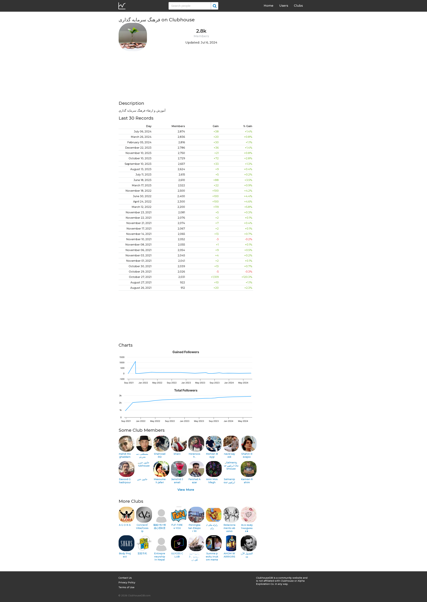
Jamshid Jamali (177, 481)
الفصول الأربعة (247, 555)
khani (177, 453)
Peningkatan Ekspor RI (194, 528)
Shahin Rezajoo (246, 455)
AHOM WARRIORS (229, 555)
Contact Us (125, 577)
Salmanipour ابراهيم (229, 481)
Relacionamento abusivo (229, 528)
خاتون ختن (142, 479)
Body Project (125, 555)
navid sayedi (229, 455)
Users (283, 6)
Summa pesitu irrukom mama (212, 556)
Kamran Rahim (247, 481)
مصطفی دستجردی (142, 455)
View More (185, 490)
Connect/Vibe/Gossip (142, 528)
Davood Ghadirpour (125, 481)
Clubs (298, 6)
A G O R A (125, 524)
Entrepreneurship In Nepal (159, 556)
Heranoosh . (194, 455)
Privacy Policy (126, 582)
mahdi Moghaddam (125, 455)
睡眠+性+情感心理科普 (159, 526)
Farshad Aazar (194, 481)
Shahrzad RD (159, 455)
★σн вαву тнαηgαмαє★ (247, 528)
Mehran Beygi (212, 455)
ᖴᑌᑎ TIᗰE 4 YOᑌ (177, 526)
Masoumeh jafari (160, 481)
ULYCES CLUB (177, 555)
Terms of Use (126, 587)
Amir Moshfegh (212, 481)
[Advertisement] (186, 77)
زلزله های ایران (212, 526)
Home (268, 6)
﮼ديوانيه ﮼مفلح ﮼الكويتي (194, 556)
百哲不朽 (142, 553)
